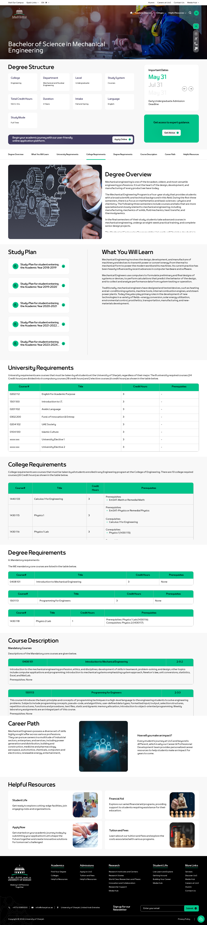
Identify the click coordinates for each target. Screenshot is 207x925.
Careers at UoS (164, 2)
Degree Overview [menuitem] (15, 154)
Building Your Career (162, 879)
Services (189, 872)
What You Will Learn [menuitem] (40, 154)
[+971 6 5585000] (196, 43)
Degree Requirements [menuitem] (122, 154)
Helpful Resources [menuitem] (191, 154)
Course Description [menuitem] (148, 154)
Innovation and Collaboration (122, 883)
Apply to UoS (86, 872)
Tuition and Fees (87, 875)
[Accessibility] (196, 33)
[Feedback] (196, 48)
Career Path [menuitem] (170, 154)
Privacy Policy (184, 919)
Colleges (55, 875)
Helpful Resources (59, 879)
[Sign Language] (196, 38)
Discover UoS (191, 875)
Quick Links (31, 2)
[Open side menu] (196, 13)
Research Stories (116, 875)
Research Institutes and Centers (123, 872)
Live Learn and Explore (163, 872)
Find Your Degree (58, 872)
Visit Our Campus (16, 2)
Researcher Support (118, 887)
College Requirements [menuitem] (96, 154)
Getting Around (160, 875)
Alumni (151, 2)
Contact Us (179, 2)
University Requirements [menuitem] (67, 154)
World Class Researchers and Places (125, 879)
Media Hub (192, 2)
